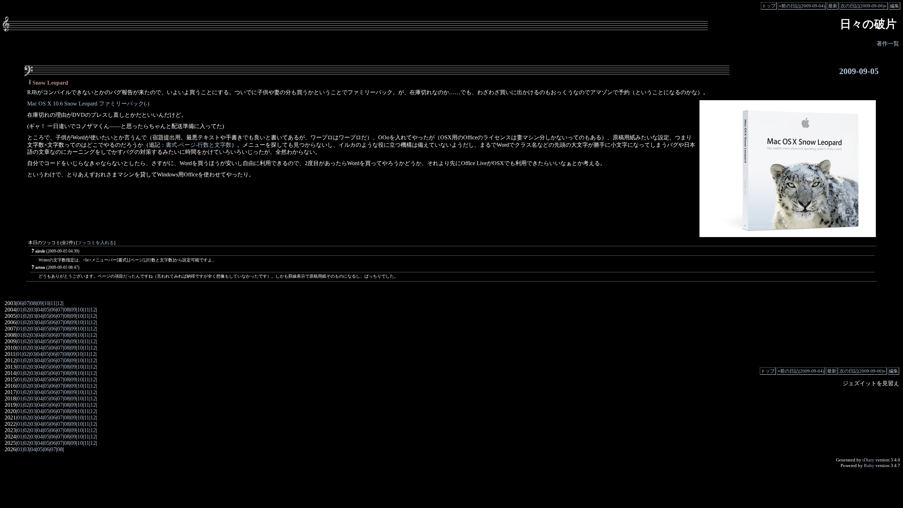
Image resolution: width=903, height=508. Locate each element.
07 (26, 303)
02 (26, 310)
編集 (894, 5)
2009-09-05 (859, 71)
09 (40, 303)
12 (59, 303)
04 (40, 310)
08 (33, 303)
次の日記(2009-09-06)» (864, 5)
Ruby (869, 465)
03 (33, 310)
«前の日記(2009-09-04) (802, 5)
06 (20, 303)
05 (46, 310)
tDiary (868, 459)
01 (20, 310)
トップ (769, 5)
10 (46, 303)
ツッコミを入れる (95, 242)
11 (53, 303)
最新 (832, 5)
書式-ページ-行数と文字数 (198, 145)
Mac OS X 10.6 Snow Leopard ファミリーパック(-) (88, 104)
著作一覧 (888, 44)
